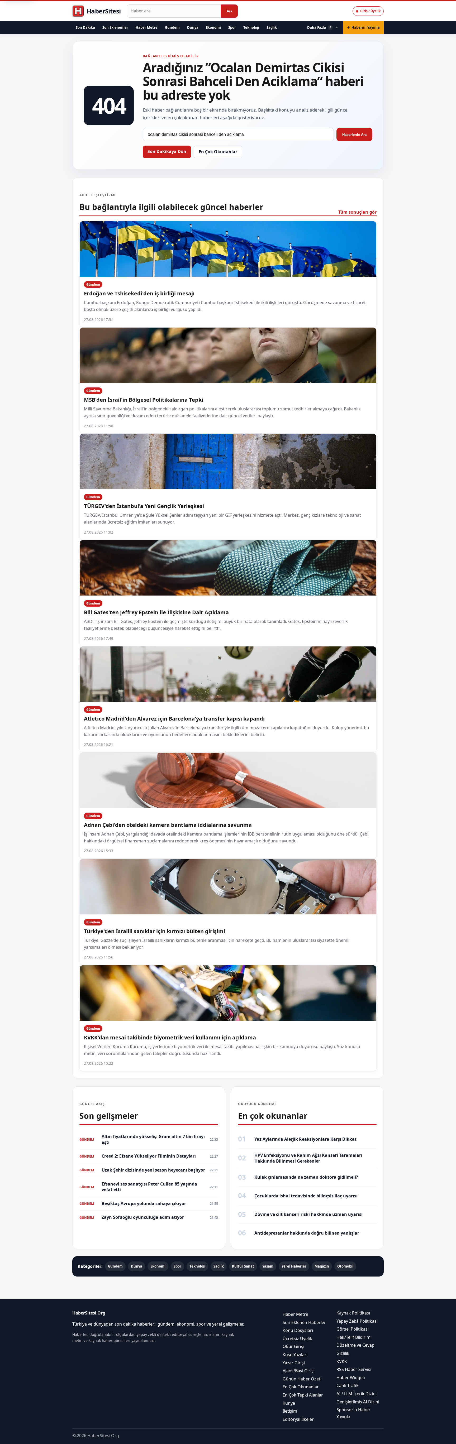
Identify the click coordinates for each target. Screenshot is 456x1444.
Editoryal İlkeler (298, 1419)
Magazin (322, 1266)
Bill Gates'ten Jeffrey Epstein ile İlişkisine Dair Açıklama (156, 612)
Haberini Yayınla (363, 27)
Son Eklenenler (115, 27)
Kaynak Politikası (353, 1313)
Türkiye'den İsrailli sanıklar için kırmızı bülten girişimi (154, 931)
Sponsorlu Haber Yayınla (353, 1413)
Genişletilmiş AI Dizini (357, 1401)
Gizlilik (342, 1353)
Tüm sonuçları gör (357, 212)
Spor (232, 27)
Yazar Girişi (294, 1362)
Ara (229, 11)
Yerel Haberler (294, 1266)
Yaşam (267, 1266)
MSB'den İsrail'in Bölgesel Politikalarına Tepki (143, 399)
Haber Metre (147, 27)
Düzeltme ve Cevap (355, 1345)
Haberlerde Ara (354, 135)
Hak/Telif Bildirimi (354, 1337)
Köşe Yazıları (295, 1354)
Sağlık (272, 27)
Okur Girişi (293, 1346)
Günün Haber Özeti (302, 1378)
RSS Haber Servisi (353, 1369)
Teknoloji (251, 27)
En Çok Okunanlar (218, 152)
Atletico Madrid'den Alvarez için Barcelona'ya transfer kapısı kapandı (174, 718)
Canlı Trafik (347, 1385)
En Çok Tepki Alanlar (303, 1395)
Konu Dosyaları (298, 1330)
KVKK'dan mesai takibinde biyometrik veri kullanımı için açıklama (170, 1037)
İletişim (290, 1411)
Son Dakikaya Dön (167, 151)
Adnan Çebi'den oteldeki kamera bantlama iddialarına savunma (168, 824)
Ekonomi (213, 27)
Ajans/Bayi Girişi (299, 1371)
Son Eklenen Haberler (304, 1322)
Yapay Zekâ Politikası (357, 1321)
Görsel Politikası (352, 1329)
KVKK (341, 1361)
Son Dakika (85, 27)
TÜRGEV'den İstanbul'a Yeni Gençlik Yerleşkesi (144, 506)
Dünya (192, 27)
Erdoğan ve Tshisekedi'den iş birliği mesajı (139, 293)
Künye (289, 1403)
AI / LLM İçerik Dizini (356, 1394)
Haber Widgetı (350, 1377)
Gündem (172, 27)
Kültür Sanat (243, 1266)
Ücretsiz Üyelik (297, 1338)
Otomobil (345, 1266)
